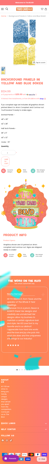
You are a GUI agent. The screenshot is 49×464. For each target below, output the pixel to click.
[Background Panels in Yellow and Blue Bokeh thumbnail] (3, 70)
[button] (24, 94)
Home (3, 16)
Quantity (5, 146)
